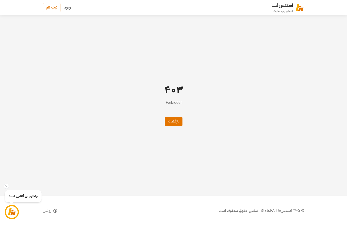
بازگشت (173, 121)
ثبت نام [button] (51, 7)
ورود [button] (67, 7)
